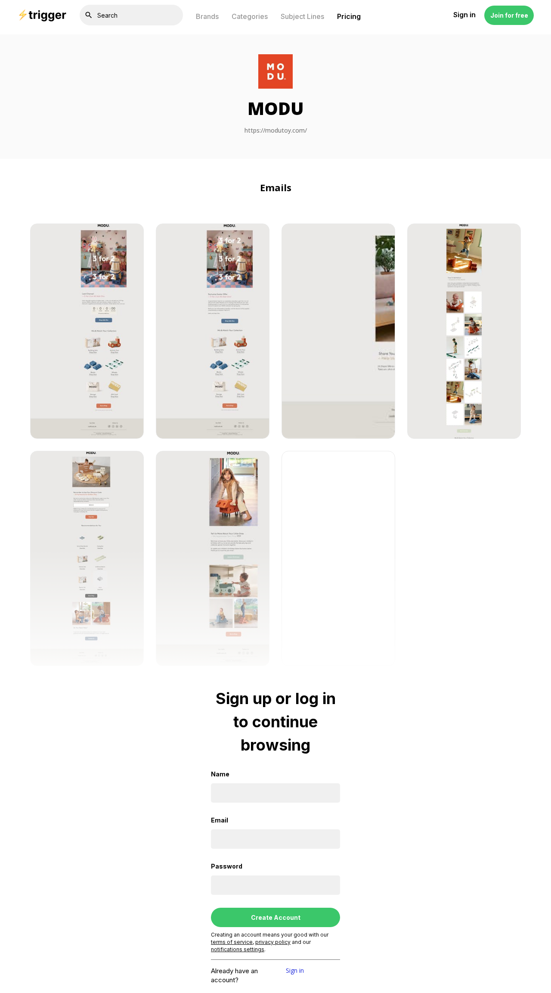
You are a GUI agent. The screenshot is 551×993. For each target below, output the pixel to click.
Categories (250, 16)
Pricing (349, 16)
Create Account (275, 917)
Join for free (509, 15)
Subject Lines (302, 16)
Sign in (295, 971)
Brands (207, 16)
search (88, 15)
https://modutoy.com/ (276, 130)
